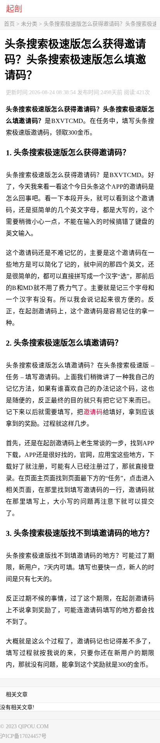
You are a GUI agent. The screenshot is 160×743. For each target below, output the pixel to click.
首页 (9, 24)
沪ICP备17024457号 (23, 736)
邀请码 (93, 412)
